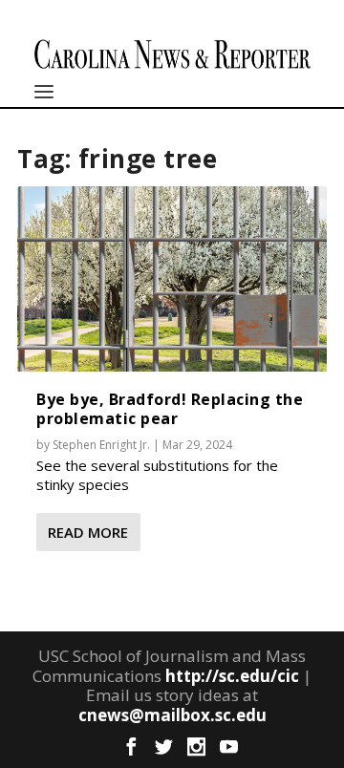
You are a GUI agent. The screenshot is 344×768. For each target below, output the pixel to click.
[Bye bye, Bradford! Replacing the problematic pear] (172, 279)
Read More (88, 532)
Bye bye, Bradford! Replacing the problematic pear (169, 408)
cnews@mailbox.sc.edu (172, 715)
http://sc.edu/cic (232, 676)
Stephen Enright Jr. (101, 445)
